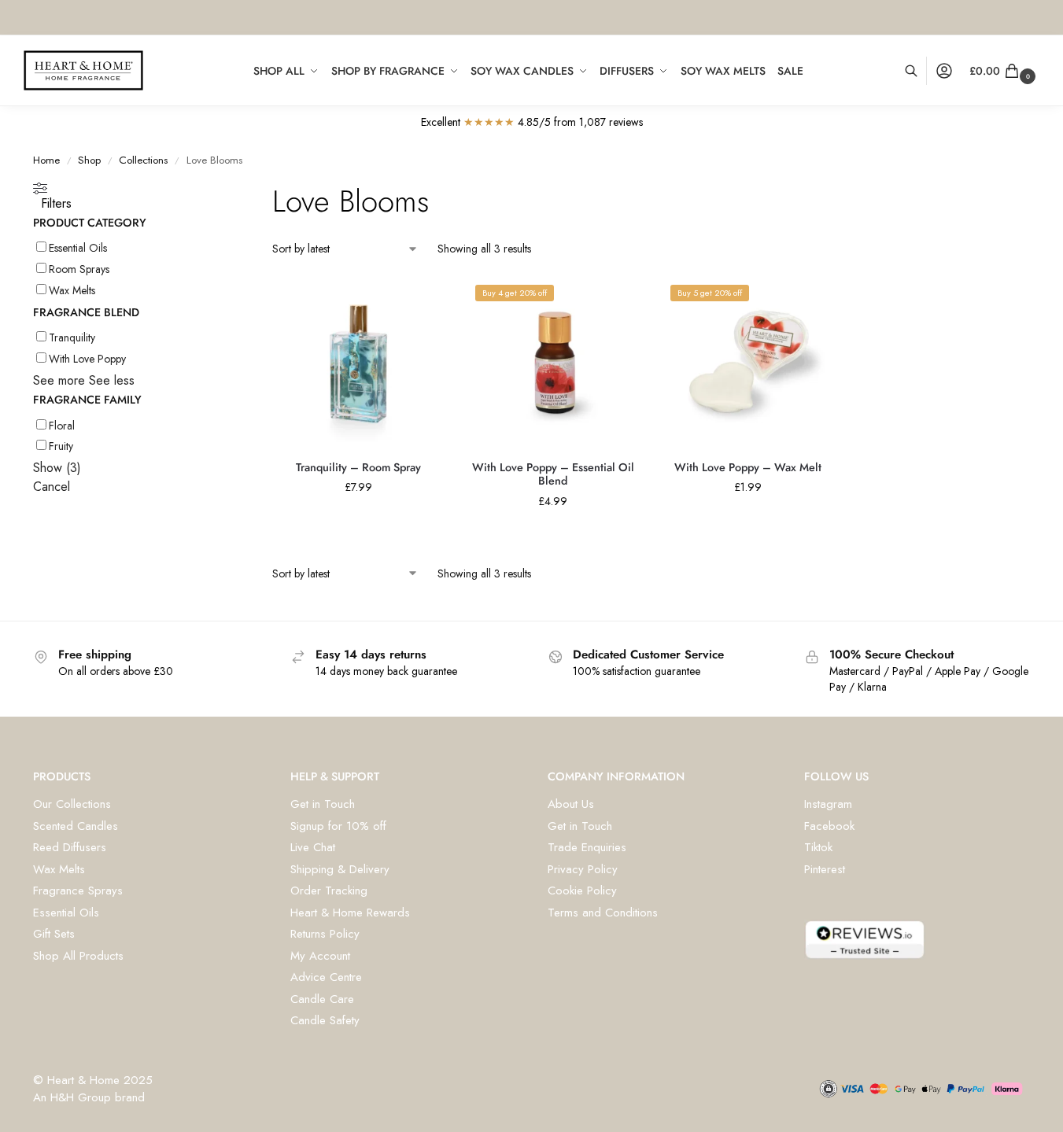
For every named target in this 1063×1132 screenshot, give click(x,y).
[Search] (919, 71)
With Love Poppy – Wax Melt (747, 467)
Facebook (829, 826)
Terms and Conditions (603, 912)
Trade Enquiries (587, 847)
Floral (62, 425)
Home (46, 160)
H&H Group (80, 1097)
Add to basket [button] (358, 521)
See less (112, 380)
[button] (1004, 70)
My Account (320, 955)
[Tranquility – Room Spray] (358, 362)
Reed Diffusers (69, 847)
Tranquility (72, 337)
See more (59, 380)
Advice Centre (326, 977)
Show (57, 468)
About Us (571, 804)
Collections (143, 160)
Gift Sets (54, 933)
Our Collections (72, 804)
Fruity (61, 446)
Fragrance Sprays (78, 890)
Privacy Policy (583, 869)
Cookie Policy (582, 890)
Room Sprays (79, 269)
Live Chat (312, 847)
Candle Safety (325, 1020)
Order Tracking (328, 890)
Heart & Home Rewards (350, 912)
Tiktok (818, 847)
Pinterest (824, 869)
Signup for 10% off (338, 826)
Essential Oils (78, 248)
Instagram (828, 804)
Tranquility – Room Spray (358, 467)
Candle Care (322, 999)
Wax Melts (72, 290)
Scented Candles (75, 826)
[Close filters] (207, 192)
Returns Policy (325, 933)
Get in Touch (322, 804)
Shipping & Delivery (339, 869)
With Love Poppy (87, 359)
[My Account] (944, 71)
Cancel (51, 487)
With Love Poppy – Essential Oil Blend (553, 475)
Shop (89, 160)
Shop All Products (78, 955)
